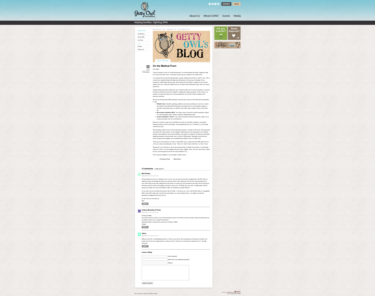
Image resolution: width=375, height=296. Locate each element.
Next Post (177, 159)
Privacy (155, 293)
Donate (140, 46)
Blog (139, 43)
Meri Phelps (146, 173)
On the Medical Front (164, 65)
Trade (135, 293)
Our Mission (141, 33)
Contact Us (141, 49)
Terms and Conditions (148, 293)
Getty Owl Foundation (145, 11)
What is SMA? (211, 16)
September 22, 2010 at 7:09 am (150, 176)
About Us (194, 16)
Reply (145, 204)
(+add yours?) (159, 169)
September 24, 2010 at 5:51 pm (150, 235)
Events (226, 16)
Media (237, 16)
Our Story (140, 40)
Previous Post (165, 159)
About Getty (141, 37)
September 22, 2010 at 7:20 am (150, 212)
